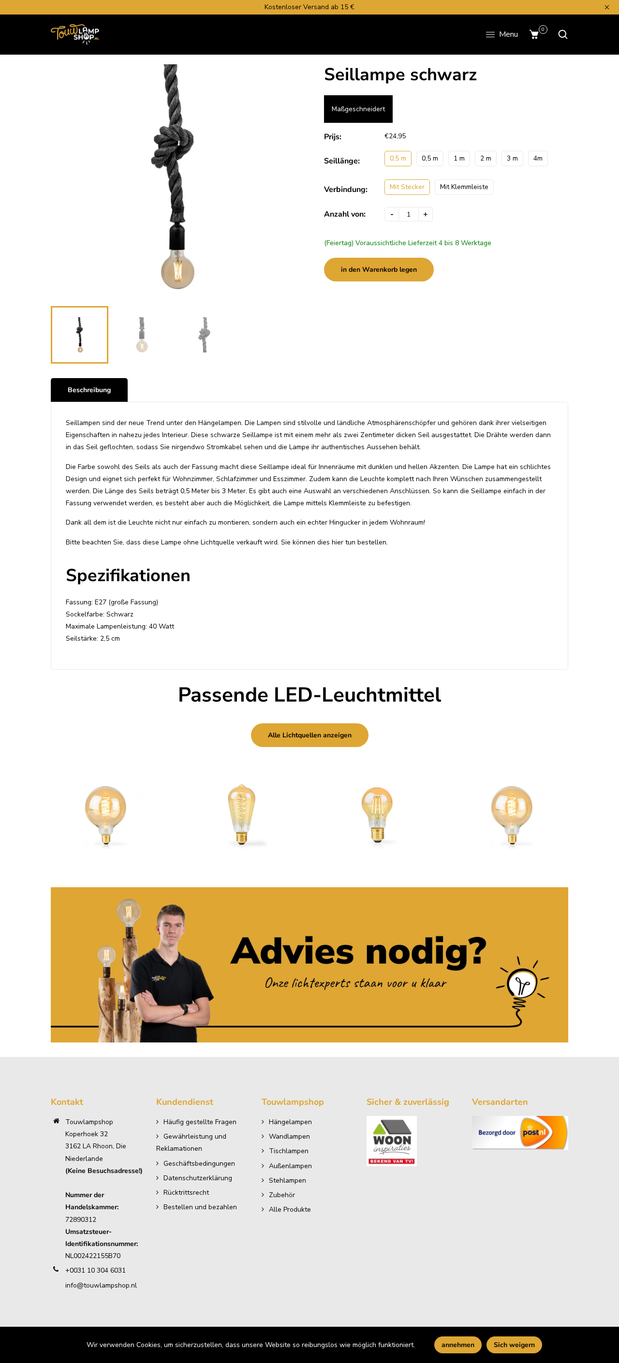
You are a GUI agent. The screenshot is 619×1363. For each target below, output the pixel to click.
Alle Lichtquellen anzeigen (310, 735)
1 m (459, 158)
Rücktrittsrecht (186, 1192)
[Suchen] (560, 34)
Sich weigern (514, 1344)
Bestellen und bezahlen (200, 1207)
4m (538, 158)
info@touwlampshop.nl (101, 1285)
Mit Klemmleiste (464, 186)
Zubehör (282, 1195)
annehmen (458, 1344)
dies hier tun (336, 542)
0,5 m (398, 158)
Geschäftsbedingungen (199, 1163)
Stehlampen (287, 1180)
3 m (512, 158)
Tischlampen (289, 1151)
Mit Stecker (407, 186)
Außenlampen (290, 1166)
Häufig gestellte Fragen (199, 1122)
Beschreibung (89, 390)
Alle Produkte (290, 1209)
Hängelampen (290, 1122)
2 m (485, 158)
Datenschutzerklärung (197, 1178)
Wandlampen (289, 1136)
